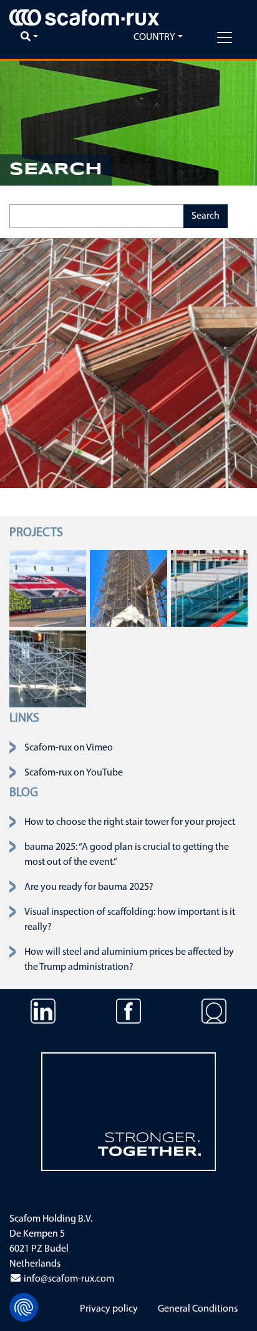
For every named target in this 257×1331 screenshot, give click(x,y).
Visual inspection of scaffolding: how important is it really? (129, 919)
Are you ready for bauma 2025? (88, 887)
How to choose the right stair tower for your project (129, 822)
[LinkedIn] (43, 1020)
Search (206, 216)
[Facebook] (128, 1020)
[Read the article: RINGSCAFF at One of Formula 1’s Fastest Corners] (47, 588)
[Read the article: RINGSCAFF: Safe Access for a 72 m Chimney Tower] (128, 588)
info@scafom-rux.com (68, 1279)
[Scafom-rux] (84, 17)
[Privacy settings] (23, 1307)
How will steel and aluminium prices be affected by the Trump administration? (129, 959)
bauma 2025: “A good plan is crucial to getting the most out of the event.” (126, 854)
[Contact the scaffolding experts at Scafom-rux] (213, 1020)
